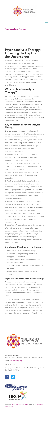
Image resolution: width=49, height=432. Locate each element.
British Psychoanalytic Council (20, 404)
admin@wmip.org (16, 361)
